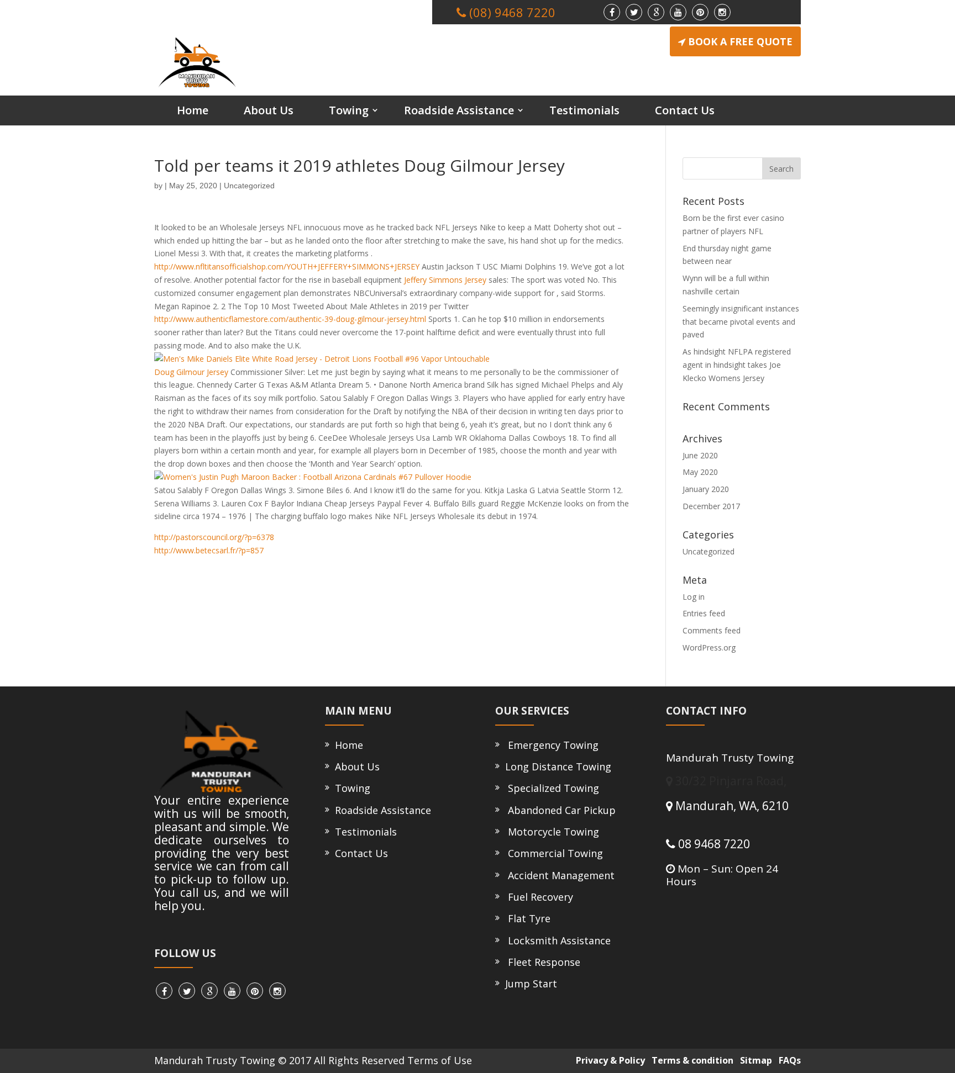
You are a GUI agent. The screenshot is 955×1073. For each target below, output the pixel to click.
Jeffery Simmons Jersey (445, 279)
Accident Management (558, 875)
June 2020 (700, 455)
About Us (268, 110)
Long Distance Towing (556, 766)
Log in (694, 596)
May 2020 (700, 472)
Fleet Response (541, 962)
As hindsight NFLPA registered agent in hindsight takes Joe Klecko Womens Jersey (737, 364)
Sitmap (754, 1060)
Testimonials (584, 110)
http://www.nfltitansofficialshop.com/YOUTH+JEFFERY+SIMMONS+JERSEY (286, 266)
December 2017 (711, 506)
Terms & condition (690, 1060)
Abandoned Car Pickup (559, 810)
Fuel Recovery (537, 896)
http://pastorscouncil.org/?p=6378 (214, 537)
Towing (349, 110)
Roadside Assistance (459, 110)
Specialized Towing (550, 788)
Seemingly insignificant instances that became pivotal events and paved (741, 321)
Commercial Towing (552, 853)
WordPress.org (709, 647)
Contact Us (685, 110)
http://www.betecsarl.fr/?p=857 (209, 550)
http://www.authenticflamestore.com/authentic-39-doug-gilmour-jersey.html (290, 319)
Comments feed (712, 630)
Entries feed (704, 613)
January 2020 (706, 489)
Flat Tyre (526, 918)
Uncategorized (249, 185)
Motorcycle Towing (550, 831)
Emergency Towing (550, 745)
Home (192, 110)
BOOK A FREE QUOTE (740, 41)
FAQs (787, 1060)
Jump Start (529, 983)
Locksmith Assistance (556, 940)
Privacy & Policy (608, 1060)
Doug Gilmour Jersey (191, 372)
